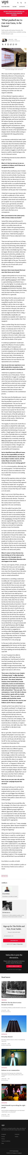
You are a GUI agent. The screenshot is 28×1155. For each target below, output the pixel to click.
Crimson (20, 1153)
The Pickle (3, 1000)
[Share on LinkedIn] (8, 44)
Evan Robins (12, 41)
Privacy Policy (20, 944)
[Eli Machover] (5, 40)
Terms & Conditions (5, 1141)
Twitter (16, 1136)
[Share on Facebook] (5, 44)
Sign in (19, 969)
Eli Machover (17, 41)
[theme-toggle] (21, 3)
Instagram (3, 1134)
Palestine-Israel (5, 6)
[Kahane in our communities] (14, 1057)
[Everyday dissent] (14, 1023)
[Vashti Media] (5, 3)
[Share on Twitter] (2, 44)
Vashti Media (15, 1151)
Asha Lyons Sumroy (7, 1011)
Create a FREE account (14, 966)
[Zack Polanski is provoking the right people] (14, 1092)
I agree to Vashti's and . (15, 944)
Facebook (17, 1134)
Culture (14, 6)
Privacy (3, 1139)
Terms (14, 944)
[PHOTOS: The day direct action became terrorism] (14, 989)
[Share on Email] (16, 44)
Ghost (14, 1153)
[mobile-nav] (25, 3)
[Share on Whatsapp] (13, 44)
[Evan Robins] (3, 40)
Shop (2, 1143)
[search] (18, 3)
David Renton (5, 1080)
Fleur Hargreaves (6, 1116)
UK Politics (22, 6)
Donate (3, 1136)
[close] (26, 13)
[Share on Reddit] (11, 44)
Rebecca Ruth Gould (7, 1045)
